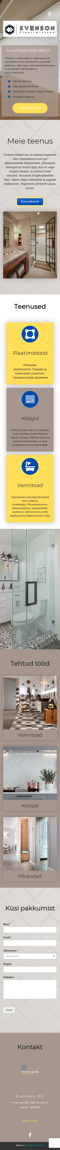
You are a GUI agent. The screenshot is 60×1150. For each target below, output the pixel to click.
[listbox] (30, 956)
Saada (9, 1010)
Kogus (7, 964)
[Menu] (50, 14)
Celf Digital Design (34, 1145)
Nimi (6, 924)
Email (7, 937)
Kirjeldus (8, 977)
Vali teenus (10, 950)
